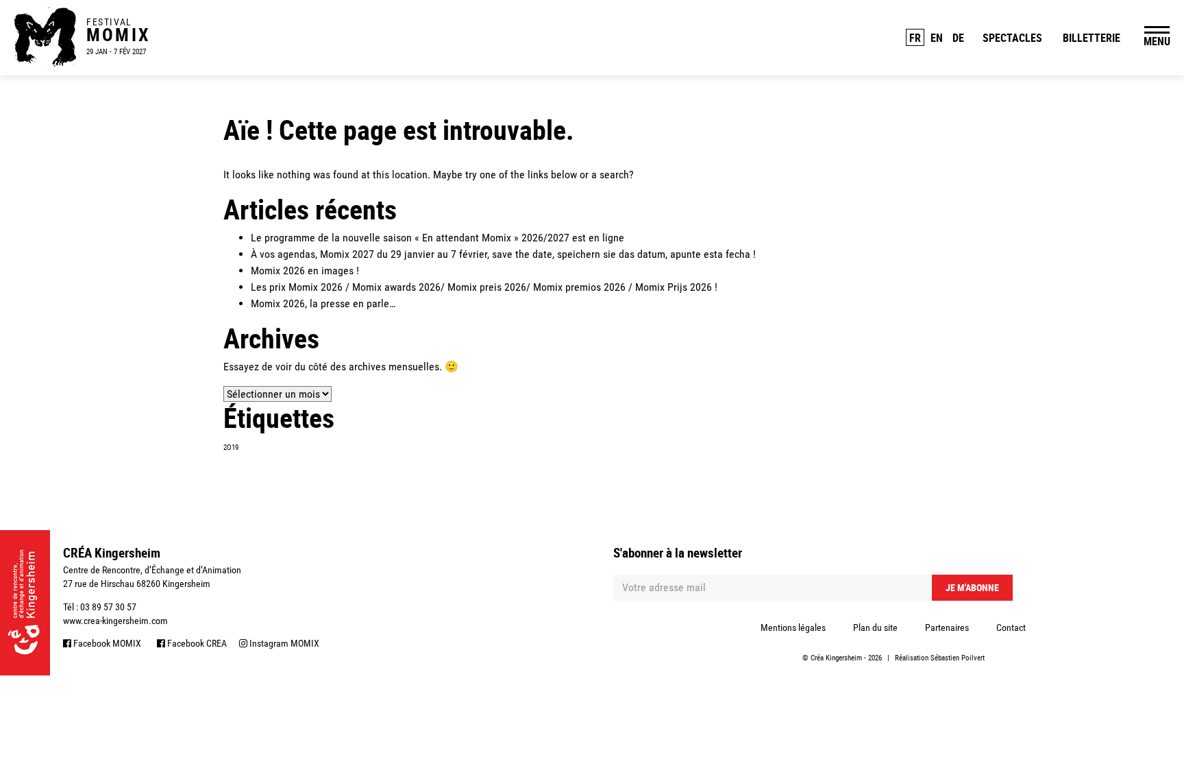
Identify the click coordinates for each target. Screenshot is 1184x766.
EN (936, 37)
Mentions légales (793, 627)
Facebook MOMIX (106, 643)
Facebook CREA (196, 643)
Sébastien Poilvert (957, 658)
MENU (1157, 41)
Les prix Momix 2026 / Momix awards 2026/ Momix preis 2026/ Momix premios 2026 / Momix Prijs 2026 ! (484, 287)
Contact (1011, 627)
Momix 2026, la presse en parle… (323, 303)
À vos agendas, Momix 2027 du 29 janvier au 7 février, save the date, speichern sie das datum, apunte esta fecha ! (503, 254)
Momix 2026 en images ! (305, 270)
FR (915, 37)
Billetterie (1091, 37)
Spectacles (1012, 37)
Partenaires (947, 627)
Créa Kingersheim (836, 658)
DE (958, 37)
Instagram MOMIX (283, 643)
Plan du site (875, 627)
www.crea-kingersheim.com (115, 620)
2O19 (230, 447)
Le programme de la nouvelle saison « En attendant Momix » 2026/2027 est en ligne (437, 237)
